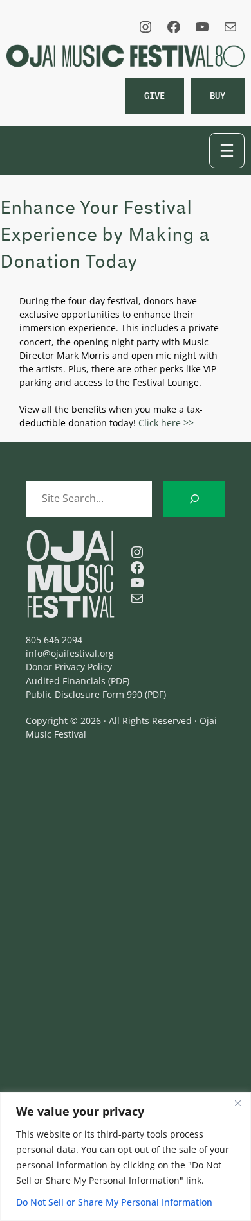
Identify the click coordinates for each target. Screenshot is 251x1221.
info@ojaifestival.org (70, 653)
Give (154, 95)
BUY (217, 95)
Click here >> (166, 423)
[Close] (237, 1103)
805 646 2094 (54, 640)
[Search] (194, 499)
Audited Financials (66, 681)
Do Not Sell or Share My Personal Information (114, 1202)
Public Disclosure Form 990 (84, 694)
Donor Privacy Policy (69, 667)
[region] (125, 1156)
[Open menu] (227, 150)
